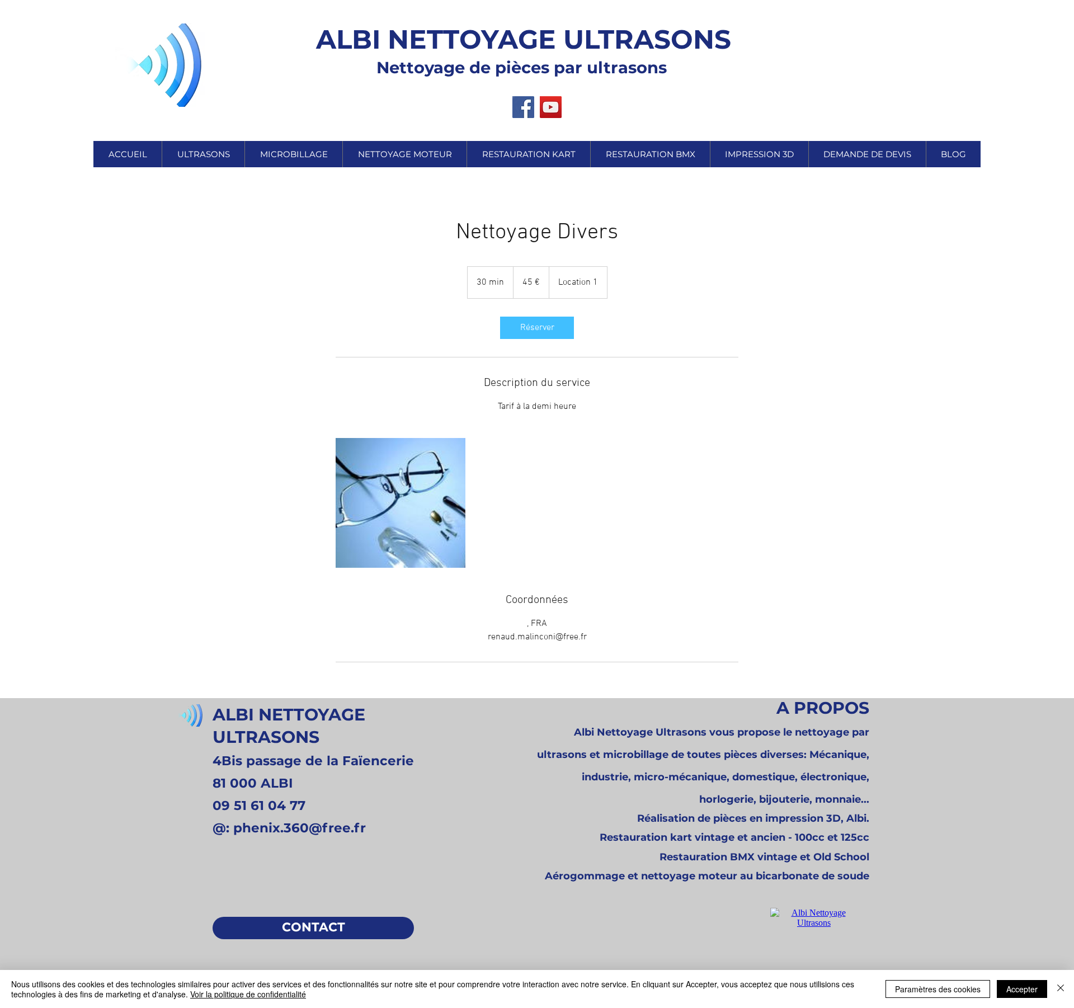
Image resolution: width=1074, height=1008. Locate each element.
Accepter (1022, 989)
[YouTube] (551, 107)
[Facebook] (523, 107)
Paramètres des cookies (938, 989)
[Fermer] (1060, 989)
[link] (537, 328)
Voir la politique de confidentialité (248, 994)
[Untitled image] (400, 503)
